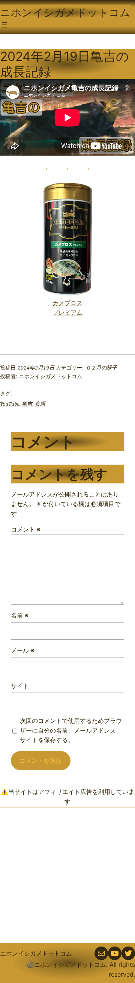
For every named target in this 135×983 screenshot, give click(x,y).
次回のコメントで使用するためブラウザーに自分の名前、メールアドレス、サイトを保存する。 (71, 730)
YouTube (9, 403)
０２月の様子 (101, 367)
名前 (19, 615)
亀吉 (27, 403)
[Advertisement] (67, 875)
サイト (20, 685)
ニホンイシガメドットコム (65, 12)
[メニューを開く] (4, 24)
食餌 (40, 403)
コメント (25, 529)
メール (22, 650)
